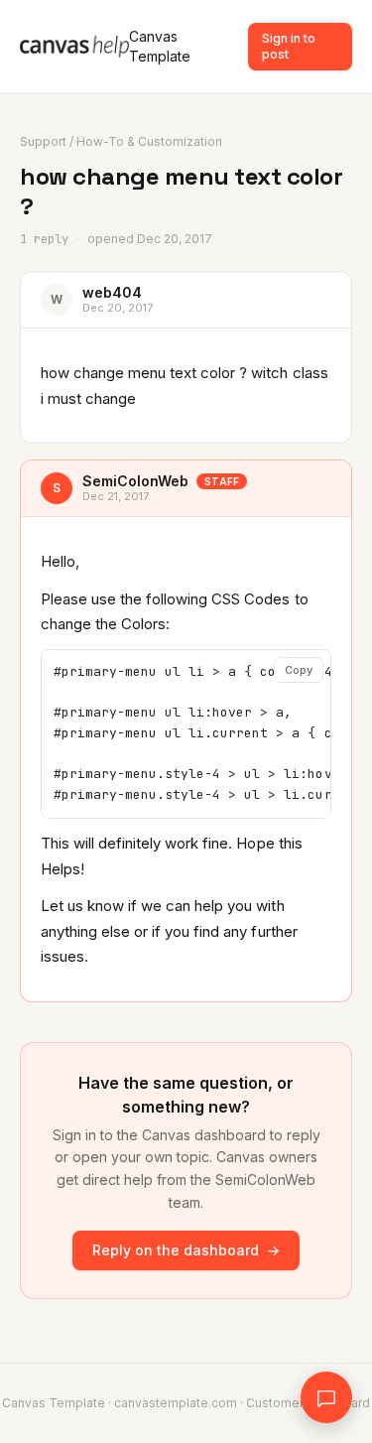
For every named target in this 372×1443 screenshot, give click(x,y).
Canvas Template (159, 46)
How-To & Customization (149, 141)
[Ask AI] (326, 1397)
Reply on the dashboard (186, 1250)
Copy (298, 670)
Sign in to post (288, 46)
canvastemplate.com (175, 1402)
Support (43, 141)
